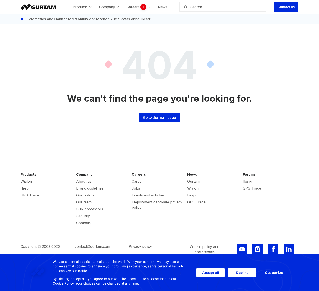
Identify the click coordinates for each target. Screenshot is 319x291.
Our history (85, 195)
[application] (159, 272)
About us (83, 181)
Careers (139, 174)
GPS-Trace (30, 195)
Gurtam (193, 181)
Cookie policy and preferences (204, 249)
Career (137, 181)
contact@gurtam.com (92, 246)
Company (84, 174)
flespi (25, 188)
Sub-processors (89, 209)
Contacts (83, 223)
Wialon (26, 181)
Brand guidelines (89, 188)
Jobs (136, 188)
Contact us (286, 7)
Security (83, 216)
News (192, 174)
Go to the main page (159, 117)
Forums (249, 174)
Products (28, 174)
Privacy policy (140, 246)
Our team (84, 202)
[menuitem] (82, 7)
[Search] (185, 7)
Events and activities (148, 195)
